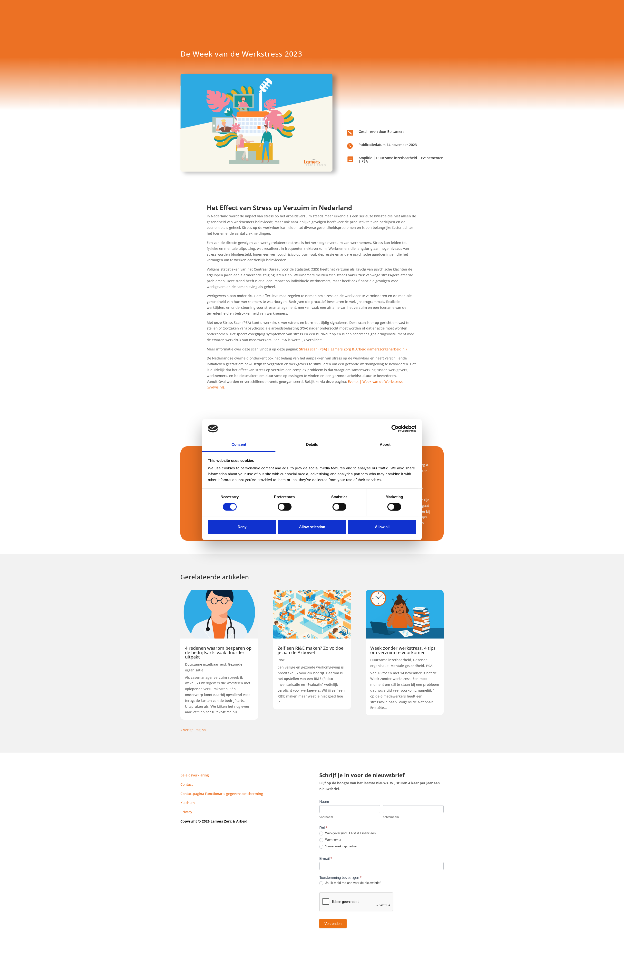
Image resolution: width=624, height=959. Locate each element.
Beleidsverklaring (194, 775)
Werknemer (332, 840)
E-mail (325, 858)
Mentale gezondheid (407, 665)
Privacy (186, 812)
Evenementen (432, 157)
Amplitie (365, 157)
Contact (186, 784)
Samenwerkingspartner (340, 846)
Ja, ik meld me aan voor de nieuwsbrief (352, 883)
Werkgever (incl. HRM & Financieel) (350, 833)
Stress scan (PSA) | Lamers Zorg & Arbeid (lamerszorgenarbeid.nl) (353, 349)
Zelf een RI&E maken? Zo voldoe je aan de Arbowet (310, 650)
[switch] (285, 507)
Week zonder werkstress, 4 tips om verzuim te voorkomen (403, 650)
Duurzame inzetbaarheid (396, 157)
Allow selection (312, 527)
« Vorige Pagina (193, 729)
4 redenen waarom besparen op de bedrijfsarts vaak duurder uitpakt (218, 652)
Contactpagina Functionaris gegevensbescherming (221, 793)
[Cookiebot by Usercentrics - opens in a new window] (395, 428)
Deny (242, 527)
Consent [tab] (239, 445)
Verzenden (332, 923)
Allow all (382, 527)
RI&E (281, 660)
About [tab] (385, 445)
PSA (364, 161)
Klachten (187, 802)
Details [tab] (312, 445)
